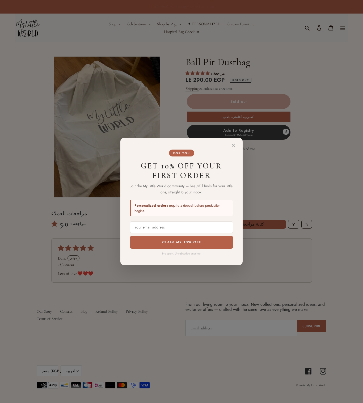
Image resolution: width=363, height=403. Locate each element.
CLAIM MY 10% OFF (181, 242)
